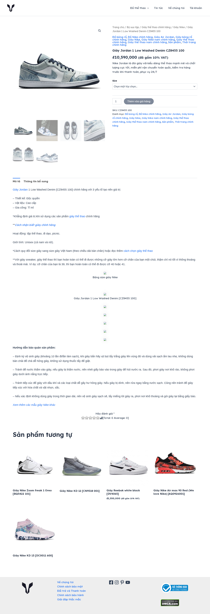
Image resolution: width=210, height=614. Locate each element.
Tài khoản (196, 8)
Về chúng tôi (176, 8)
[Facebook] (111, 582)
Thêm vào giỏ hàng (138, 101)
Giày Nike (179, 27)
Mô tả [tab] (16, 181)
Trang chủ (118, 27)
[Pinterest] (122, 582)
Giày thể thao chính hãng (156, 27)
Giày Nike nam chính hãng (158, 39)
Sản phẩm (174, 42)
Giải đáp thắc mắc (69, 599)
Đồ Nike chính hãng (140, 37)
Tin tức (158, 8)
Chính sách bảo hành (70, 595)
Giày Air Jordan (164, 37)
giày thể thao (77, 216)
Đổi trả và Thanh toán (71, 590)
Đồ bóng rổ (119, 37)
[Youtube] (128, 582)
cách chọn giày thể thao (138, 250)
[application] (147, 8)
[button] (99, 30)
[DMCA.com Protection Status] (170, 602)
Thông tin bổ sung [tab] (36, 181)
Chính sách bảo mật (70, 586)
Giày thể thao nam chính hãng (147, 42)
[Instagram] (117, 582)
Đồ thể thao (138, 8)
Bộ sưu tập (133, 27)
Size (114, 80)
